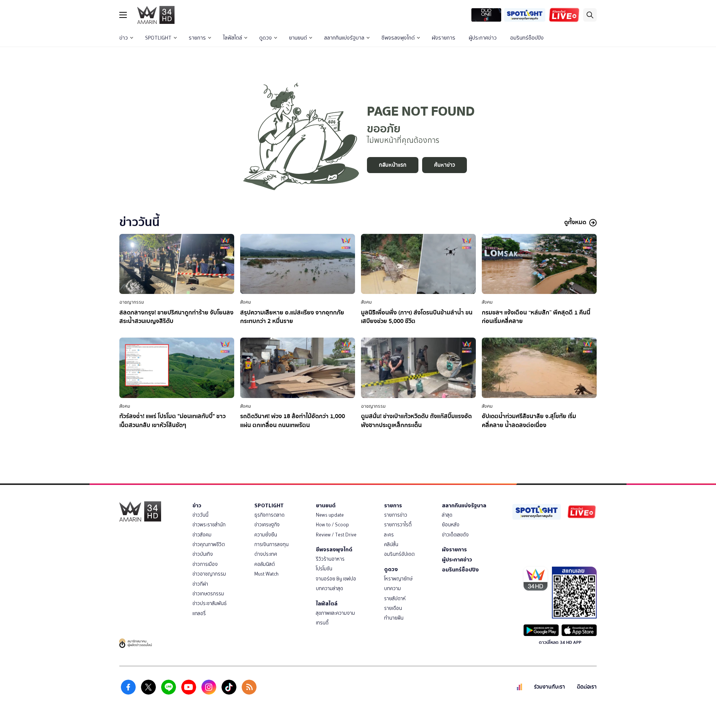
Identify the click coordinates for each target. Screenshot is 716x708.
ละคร (389, 534)
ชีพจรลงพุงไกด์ (398, 38)
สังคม (245, 302)
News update (330, 515)
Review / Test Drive (336, 534)
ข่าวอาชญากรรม (209, 573)
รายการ (197, 38)
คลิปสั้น (391, 544)
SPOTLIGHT (158, 38)
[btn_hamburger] (123, 15)
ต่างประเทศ (265, 554)
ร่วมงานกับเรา (549, 687)
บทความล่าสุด (329, 588)
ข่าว (123, 38)
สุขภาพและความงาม (335, 613)
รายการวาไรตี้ (398, 524)
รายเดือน (393, 608)
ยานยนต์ (298, 38)
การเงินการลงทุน (271, 544)
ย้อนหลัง (450, 524)
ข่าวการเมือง (205, 564)
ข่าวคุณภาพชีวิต (208, 544)
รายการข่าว (395, 515)
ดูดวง (265, 38)
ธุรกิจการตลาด (269, 515)
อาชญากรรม (131, 302)
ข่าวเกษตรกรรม (208, 593)
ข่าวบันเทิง (202, 554)
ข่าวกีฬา (200, 584)
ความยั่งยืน (265, 534)
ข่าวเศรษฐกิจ (267, 524)
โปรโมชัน (324, 568)
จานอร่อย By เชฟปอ (336, 578)
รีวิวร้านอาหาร (330, 559)
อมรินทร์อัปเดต (399, 554)
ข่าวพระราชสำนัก (209, 524)
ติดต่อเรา (587, 687)
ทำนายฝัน (393, 617)
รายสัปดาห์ (395, 598)
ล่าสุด (447, 515)
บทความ (392, 588)
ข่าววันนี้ (200, 515)
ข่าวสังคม (201, 534)
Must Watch (266, 573)
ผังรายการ (443, 38)
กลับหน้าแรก (392, 165)
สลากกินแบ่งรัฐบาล (344, 38)
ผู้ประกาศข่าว (483, 38)
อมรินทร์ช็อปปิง (527, 38)
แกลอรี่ (199, 613)
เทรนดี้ (322, 622)
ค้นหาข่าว (444, 165)
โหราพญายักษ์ (398, 578)
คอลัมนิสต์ (264, 564)
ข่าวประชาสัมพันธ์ (209, 603)
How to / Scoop (332, 524)
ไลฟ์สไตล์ (232, 38)
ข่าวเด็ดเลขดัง (455, 534)
